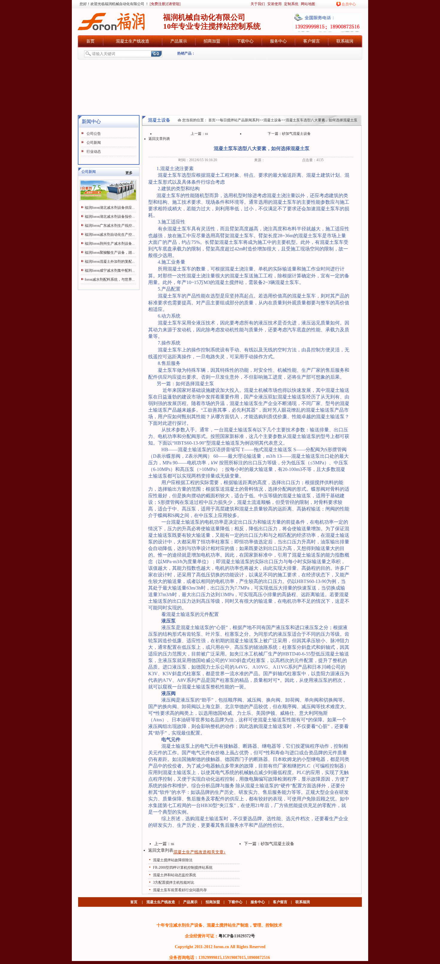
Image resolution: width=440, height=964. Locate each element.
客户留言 (311, 41)
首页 (90, 41)
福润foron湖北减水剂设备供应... (110, 208)
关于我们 (258, 4)
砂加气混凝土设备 (296, 134)
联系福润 (344, 41)
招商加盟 (212, 41)
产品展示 (178, 41)
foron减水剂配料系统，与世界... (110, 279)
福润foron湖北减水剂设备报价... (110, 216)
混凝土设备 (272, 120)
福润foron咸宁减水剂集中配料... (110, 270)
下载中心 (245, 41)
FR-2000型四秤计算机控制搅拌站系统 (183, 867)
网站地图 (308, 4)
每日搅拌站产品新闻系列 (239, 120)
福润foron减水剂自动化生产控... (110, 234)
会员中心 (349, 4)
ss (206, 134)
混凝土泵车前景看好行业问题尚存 (180, 890)
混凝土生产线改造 (132, 41)
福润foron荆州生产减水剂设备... (110, 243)
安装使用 (274, 4)
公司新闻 (94, 142)
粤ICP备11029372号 (237, 935)
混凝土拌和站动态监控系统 (174, 875)
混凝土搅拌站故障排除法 (172, 860)
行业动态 (94, 151)
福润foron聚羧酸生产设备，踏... (110, 252)
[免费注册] (157, 4)
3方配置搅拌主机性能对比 (173, 882)
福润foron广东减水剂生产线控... (110, 225)
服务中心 (278, 41)
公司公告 (94, 134)
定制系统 (291, 4)
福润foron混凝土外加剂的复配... (110, 261)
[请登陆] (173, 4)
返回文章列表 (159, 139)
